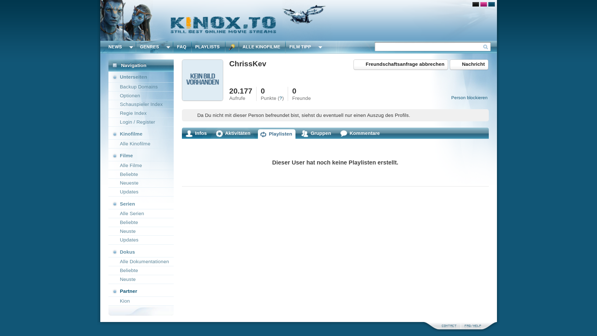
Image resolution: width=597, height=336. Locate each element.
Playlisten (280, 133)
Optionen (130, 95)
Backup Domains (139, 86)
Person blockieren (469, 97)
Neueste (129, 183)
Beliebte (129, 174)
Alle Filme (131, 165)
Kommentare (365, 133)
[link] (298, 20)
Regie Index (133, 113)
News (115, 46)
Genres (149, 46)
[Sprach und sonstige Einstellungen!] (232, 47)
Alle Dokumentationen (144, 261)
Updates (129, 191)
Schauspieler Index (141, 104)
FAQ (181, 46)
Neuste (128, 231)
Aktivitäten (237, 133)
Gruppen (321, 133)
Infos (201, 133)
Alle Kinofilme (261, 46)
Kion (125, 301)
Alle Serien (132, 213)
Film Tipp (300, 46)
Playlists (207, 46)
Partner (128, 291)
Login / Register (137, 122)
